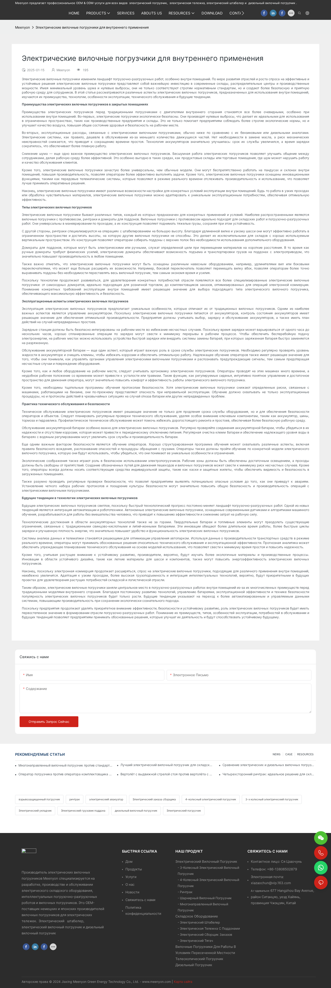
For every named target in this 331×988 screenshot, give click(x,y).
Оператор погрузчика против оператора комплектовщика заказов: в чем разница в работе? (65, 774)
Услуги (130, 877)
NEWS (277, 754)
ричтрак (74, 799)
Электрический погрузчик (184, 810)
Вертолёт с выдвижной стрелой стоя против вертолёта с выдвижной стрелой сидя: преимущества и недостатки (167, 774)
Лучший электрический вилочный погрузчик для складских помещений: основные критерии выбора (167, 765)
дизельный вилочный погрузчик (136, 810)
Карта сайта (183, 981)
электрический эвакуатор (106, 799)
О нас (129, 884)
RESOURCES (305, 754)
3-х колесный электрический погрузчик (271, 799)
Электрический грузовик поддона (83, 810)
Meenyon (22, 27)
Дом (128, 861)
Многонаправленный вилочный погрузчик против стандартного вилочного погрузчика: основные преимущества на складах (65, 765)
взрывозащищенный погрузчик (39, 799)
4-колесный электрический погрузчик (210, 799)
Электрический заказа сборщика (154, 799)
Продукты (133, 869)
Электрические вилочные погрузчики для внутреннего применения (92, 27)
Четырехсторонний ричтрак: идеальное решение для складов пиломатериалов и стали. (269, 774)
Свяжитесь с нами (140, 900)
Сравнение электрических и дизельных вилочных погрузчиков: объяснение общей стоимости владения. (269, 765)
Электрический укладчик (35, 810)
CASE (288, 754)
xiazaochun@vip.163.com (271, 883)
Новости (132, 892)
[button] (243, 13)
